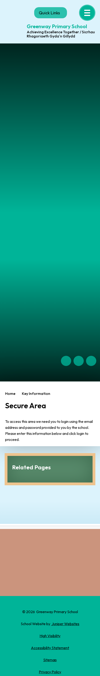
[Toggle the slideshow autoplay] (91, 361)
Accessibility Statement (50, 647)
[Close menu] (87, 13)
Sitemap (50, 660)
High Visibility (50, 635)
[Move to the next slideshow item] (78, 361)
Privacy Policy (50, 672)
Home (10, 393)
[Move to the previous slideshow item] (66, 361)
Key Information (36, 393)
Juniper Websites (65, 623)
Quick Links (49, 12)
